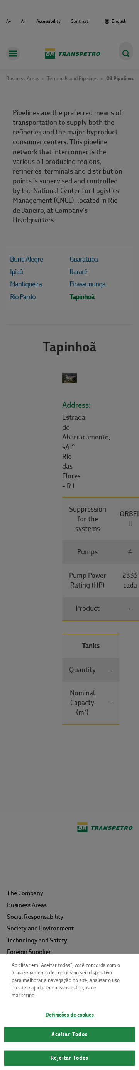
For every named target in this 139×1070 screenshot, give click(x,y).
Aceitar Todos (69, 1034)
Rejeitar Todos (70, 1057)
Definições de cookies (70, 1015)
